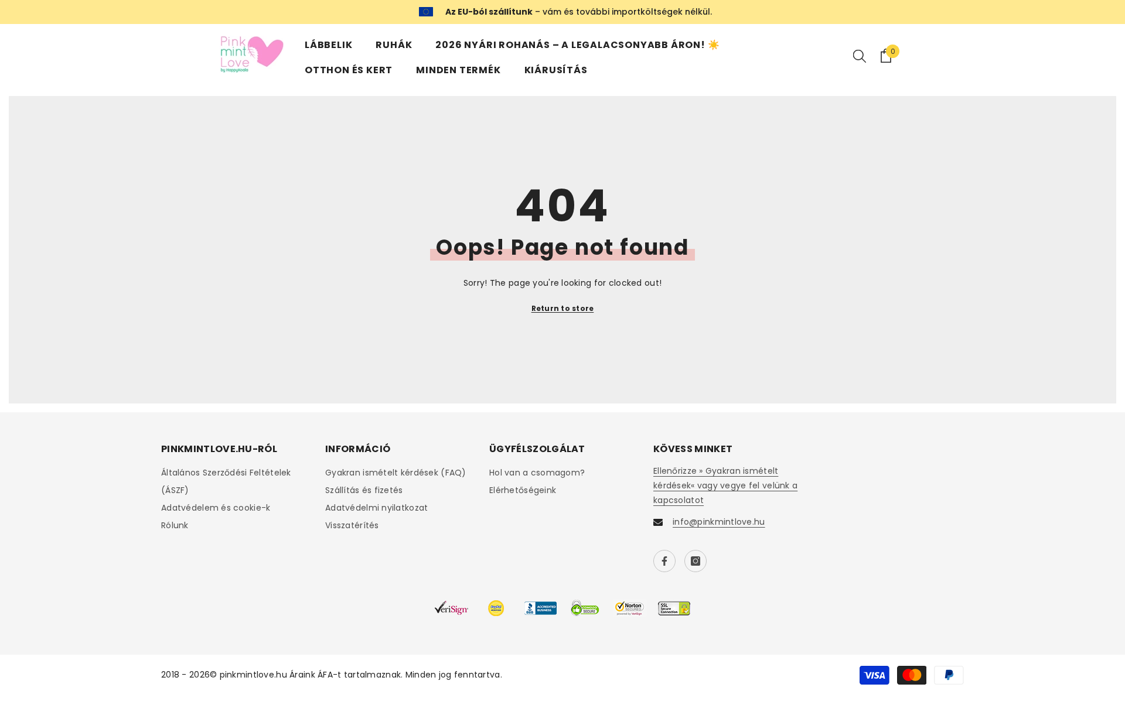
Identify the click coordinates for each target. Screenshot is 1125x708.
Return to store (562, 308)
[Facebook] (664, 561)
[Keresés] (859, 56)
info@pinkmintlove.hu (719, 522)
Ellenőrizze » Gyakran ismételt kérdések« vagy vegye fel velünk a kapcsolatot (725, 485)
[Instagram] (695, 561)
